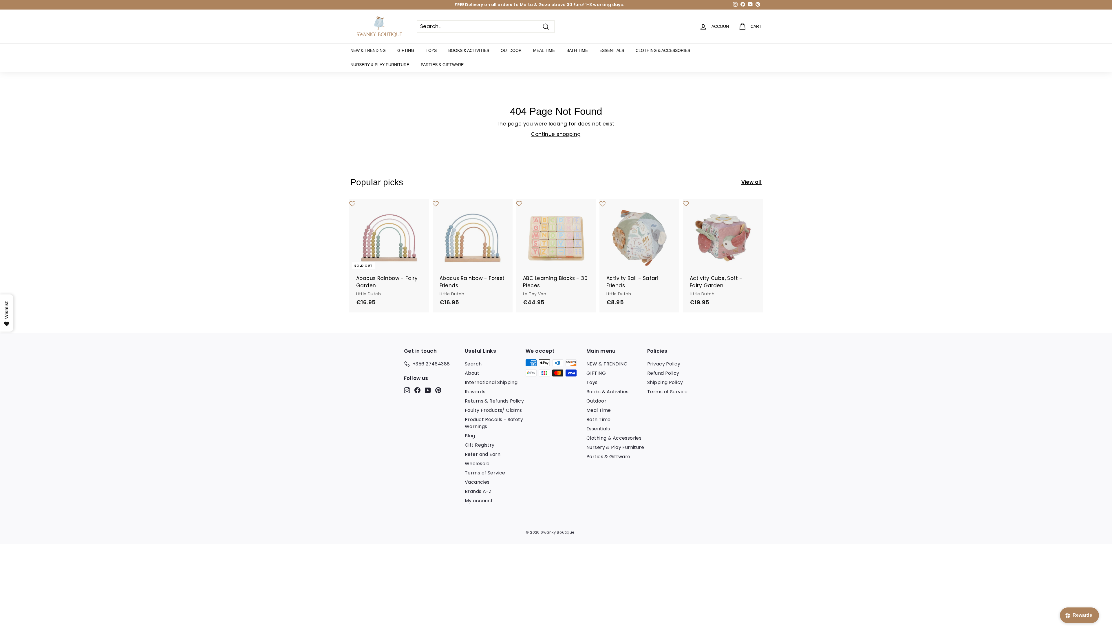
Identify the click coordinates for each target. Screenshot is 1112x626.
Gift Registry (480, 445)
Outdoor (511, 50)
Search (473, 364)
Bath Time (577, 50)
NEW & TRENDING (368, 50)
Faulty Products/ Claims (493, 410)
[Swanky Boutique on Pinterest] (438, 389)
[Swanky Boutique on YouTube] (428, 389)
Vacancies (477, 482)
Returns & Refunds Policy (494, 401)
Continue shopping (556, 134)
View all (751, 182)
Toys (431, 50)
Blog (470, 435)
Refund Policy (663, 373)
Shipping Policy (665, 382)
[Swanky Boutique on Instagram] (407, 389)
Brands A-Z (478, 491)
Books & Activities (468, 50)
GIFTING (405, 50)
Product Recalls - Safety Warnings (494, 423)
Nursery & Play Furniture (379, 64)
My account (479, 500)
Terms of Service (485, 473)
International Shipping (491, 382)
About (472, 373)
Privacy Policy (663, 364)
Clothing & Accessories (663, 50)
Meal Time (544, 50)
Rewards (475, 391)
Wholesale (477, 463)
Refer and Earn (482, 454)
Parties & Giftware (442, 64)
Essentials (611, 50)
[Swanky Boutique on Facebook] (417, 389)
